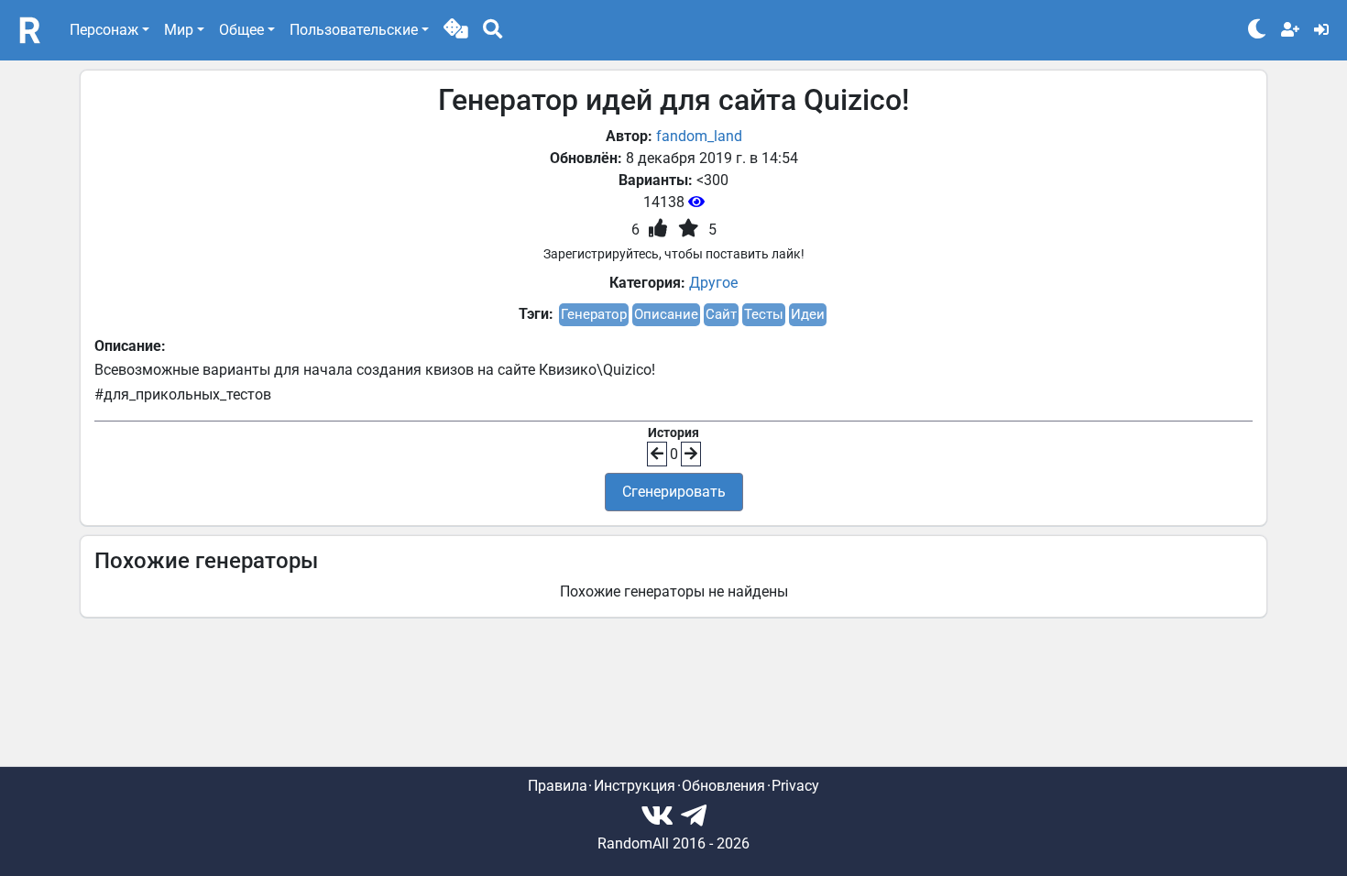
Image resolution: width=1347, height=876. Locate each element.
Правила (557, 785)
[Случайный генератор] (456, 30)
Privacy (795, 785)
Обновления (723, 785)
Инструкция (634, 785)
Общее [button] (241, 29)
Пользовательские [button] (354, 29)
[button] (456, 30)
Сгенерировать (674, 491)
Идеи (808, 314)
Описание (666, 314)
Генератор (594, 314)
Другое (713, 282)
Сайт (721, 314)
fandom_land (699, 136)
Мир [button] (178, 29)
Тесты (763, 314)
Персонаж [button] (104, 29)
